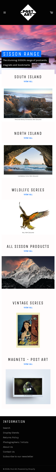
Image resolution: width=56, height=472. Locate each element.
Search (6, 427)
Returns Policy (11, 437)
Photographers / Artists (15, 442)
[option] (28, 49)
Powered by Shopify (26, 469)
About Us (8, 447)
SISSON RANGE (21, 54)
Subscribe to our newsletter (18, 456)
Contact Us (9, 451)
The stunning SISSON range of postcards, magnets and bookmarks (25, 62)
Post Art (13, 469)
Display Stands (11, 432)
